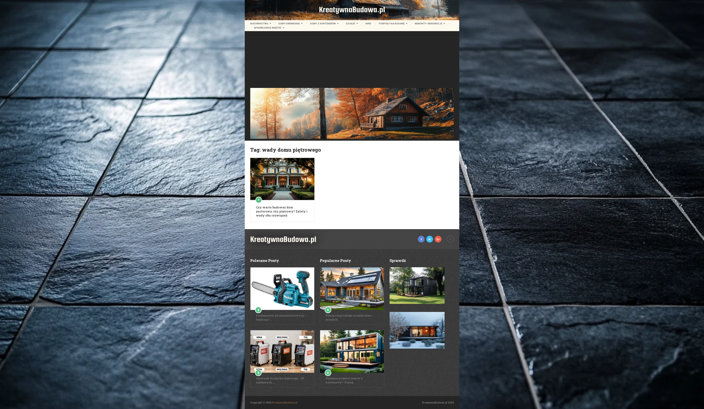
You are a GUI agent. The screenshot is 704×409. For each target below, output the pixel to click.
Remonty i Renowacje (428, 23)
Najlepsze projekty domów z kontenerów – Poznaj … (344, 380)
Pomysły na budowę (391, 23)
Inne (368, 23)
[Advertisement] (352, 60)
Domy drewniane (289, 23)
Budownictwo (259, 23)
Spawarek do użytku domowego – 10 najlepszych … (280, 380)
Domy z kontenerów (323, 23)
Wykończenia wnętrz (267, 27)
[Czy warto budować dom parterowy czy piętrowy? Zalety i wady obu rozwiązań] (282, 179)
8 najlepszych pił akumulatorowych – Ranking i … (281, 317)
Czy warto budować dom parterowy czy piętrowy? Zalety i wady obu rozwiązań (281, 211)
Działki (350, 23)
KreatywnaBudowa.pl (352, 9)
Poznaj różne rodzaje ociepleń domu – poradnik (350, 317)
